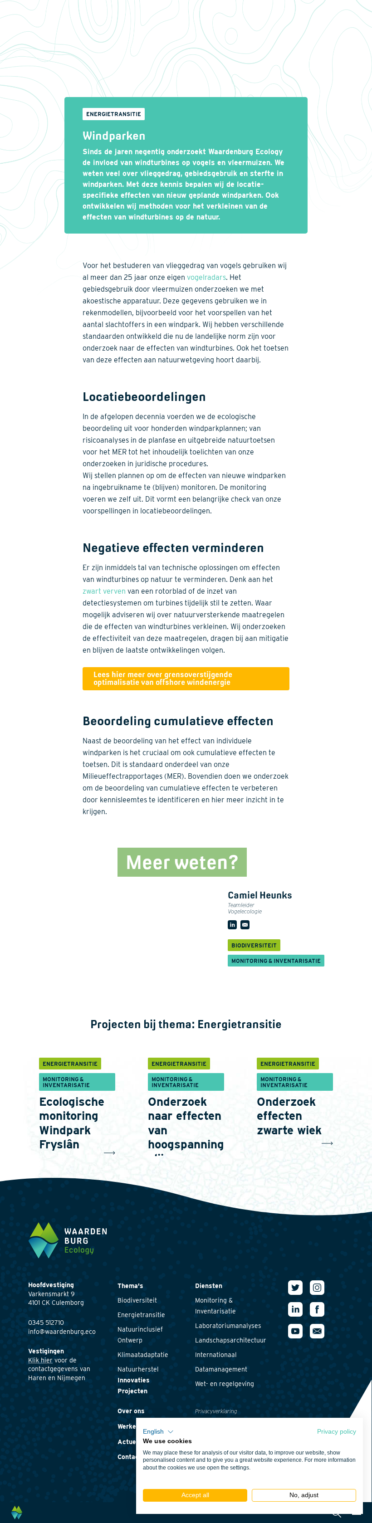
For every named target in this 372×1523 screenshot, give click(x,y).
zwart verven (104, 591)
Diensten (208, 1285)
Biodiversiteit (137, 1300)
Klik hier (40, 1360)
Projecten (132, 1391)
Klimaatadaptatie (142, 1354)
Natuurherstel (138, 1369)
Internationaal (216, 1354)
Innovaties (133, 1380)
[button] (158, 1431)
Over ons (131, 1411)
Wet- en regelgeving (224, 1383)
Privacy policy (336, 1431)
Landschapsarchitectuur (230, 1340)
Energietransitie (141, 1314)
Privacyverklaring (216, 1411)
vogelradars (206, 277)
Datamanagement (221, 1369)
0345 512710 (46, 1322)
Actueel (129, 1441)
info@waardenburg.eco (62, 1331)
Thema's (130, 1285)
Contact (129, 1456)
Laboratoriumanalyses (228, 1325)
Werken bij (133, 1426)
